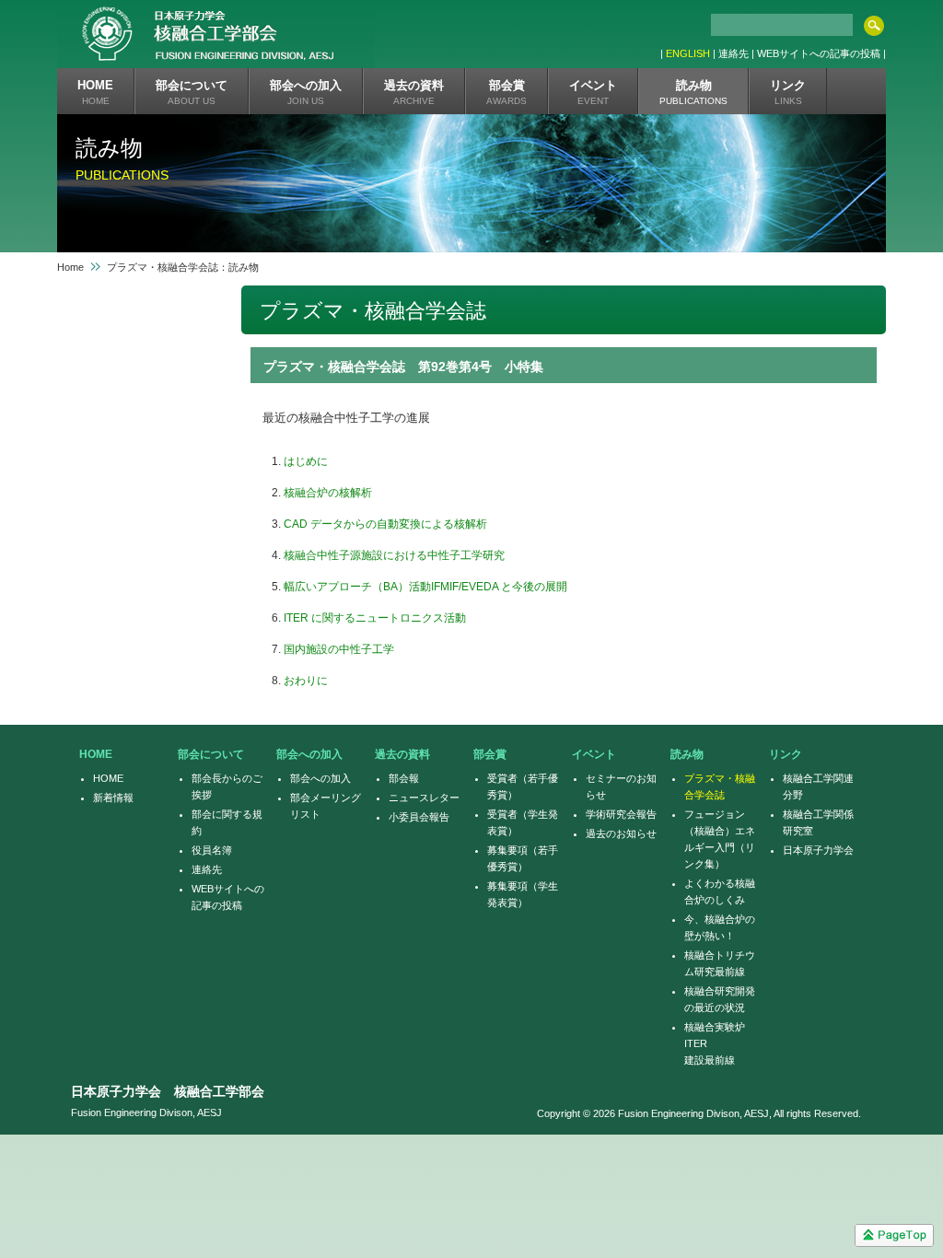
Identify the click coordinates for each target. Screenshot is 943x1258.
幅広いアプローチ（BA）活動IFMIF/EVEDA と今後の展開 (425, 586)
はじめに (306, 461)
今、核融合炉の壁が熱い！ (719, 927)
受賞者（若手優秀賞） (522, 786)
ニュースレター (424, 797)
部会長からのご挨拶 (227, 786)
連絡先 (207, 869)
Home (70, 267)
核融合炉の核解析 (328, 492)
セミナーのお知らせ (621, 786)
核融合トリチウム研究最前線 (719, 963)
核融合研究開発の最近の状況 (719, 999)
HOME (108, 778)
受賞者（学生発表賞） (522, 822)
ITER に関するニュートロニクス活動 (375, 618)
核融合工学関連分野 (818, 786)
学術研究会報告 (621, 814)
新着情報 (113, 797)
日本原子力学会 (818, 850)
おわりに (306, 680)
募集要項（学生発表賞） (522, 894)
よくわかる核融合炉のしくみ (719, 891)
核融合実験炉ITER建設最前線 (714, 1043)
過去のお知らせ (621, 833)
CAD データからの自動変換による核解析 (385, 524)
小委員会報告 (419, 816)
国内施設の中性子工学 (339, 649)
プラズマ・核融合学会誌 (719, 786)
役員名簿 (212, 850)
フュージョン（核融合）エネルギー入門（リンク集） (719, 839)
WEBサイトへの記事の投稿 (228, 897)
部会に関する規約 (227, 822)
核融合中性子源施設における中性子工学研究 (394, 555)
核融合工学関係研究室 (818, 822)
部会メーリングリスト (325, 806)
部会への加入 (320, 778)
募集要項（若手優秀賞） (522, 858)
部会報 (404, 778)
